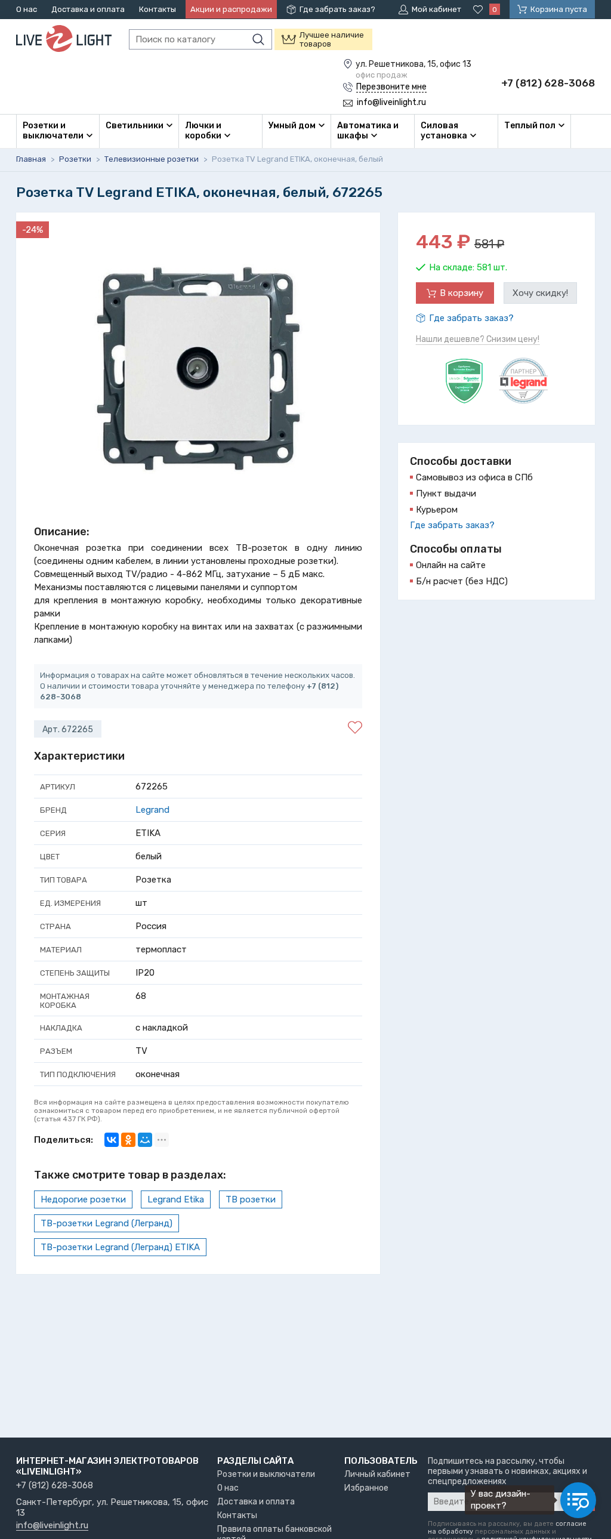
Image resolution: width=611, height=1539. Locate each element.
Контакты (157, 9)
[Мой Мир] (145, 1140)
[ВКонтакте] (111, 1140)
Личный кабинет (377, 1474)
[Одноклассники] (128, 1140)
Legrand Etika (175, 1199)
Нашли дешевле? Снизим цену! (477, 339)
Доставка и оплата (88, 9)
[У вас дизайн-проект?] (578, 1500)
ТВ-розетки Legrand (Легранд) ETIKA (120, 1247)
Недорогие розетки (83, 1199)
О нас (26, 9)
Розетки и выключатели (266, 1474)
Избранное (366, 1488)
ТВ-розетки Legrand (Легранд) (106, 1223)
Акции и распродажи (231, 9)
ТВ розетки (251, 1199)
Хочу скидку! (540, 293)
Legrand (152, 809)
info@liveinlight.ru (52, 1526)
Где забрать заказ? (337, 9)
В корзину (461, 293)
